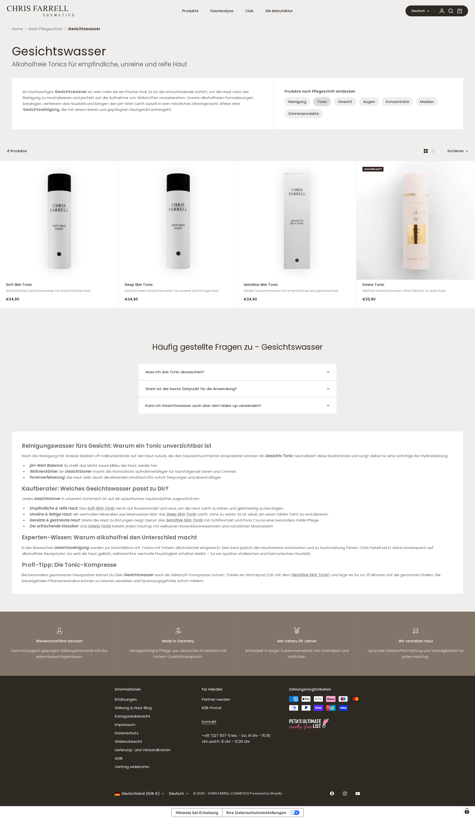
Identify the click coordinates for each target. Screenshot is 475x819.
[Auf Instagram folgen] (344, 793)
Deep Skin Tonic (172, 288)
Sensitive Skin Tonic (291, 288)
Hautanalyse (221, 10)
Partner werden (216, 699)
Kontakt (209, 721)
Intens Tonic (404, 288)
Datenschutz (127, 733)
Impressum (125, 724)
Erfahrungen (126, 699)
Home (17, 28)
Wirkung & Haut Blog (133, 707)
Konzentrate (397, 101)
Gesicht (345, 101)
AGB (118, 758)
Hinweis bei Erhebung (197, 812)
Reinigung (297, 101)
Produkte (190, 10)
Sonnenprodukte (303, 113)
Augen (369, 101)
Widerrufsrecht (128, 741)
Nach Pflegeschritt (45, 28)
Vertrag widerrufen (132, 766)
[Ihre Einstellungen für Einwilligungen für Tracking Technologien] (467, 811)
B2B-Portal (211, 707)
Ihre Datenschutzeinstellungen (256, 812)
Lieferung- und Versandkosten (142, 749)
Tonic (322, 101)
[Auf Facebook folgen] (332, 793)
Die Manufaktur (279, 10)
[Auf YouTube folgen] (357, 793)
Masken (427, 101)
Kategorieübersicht (132, 716)
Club (249, 10)
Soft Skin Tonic (48, 288)
